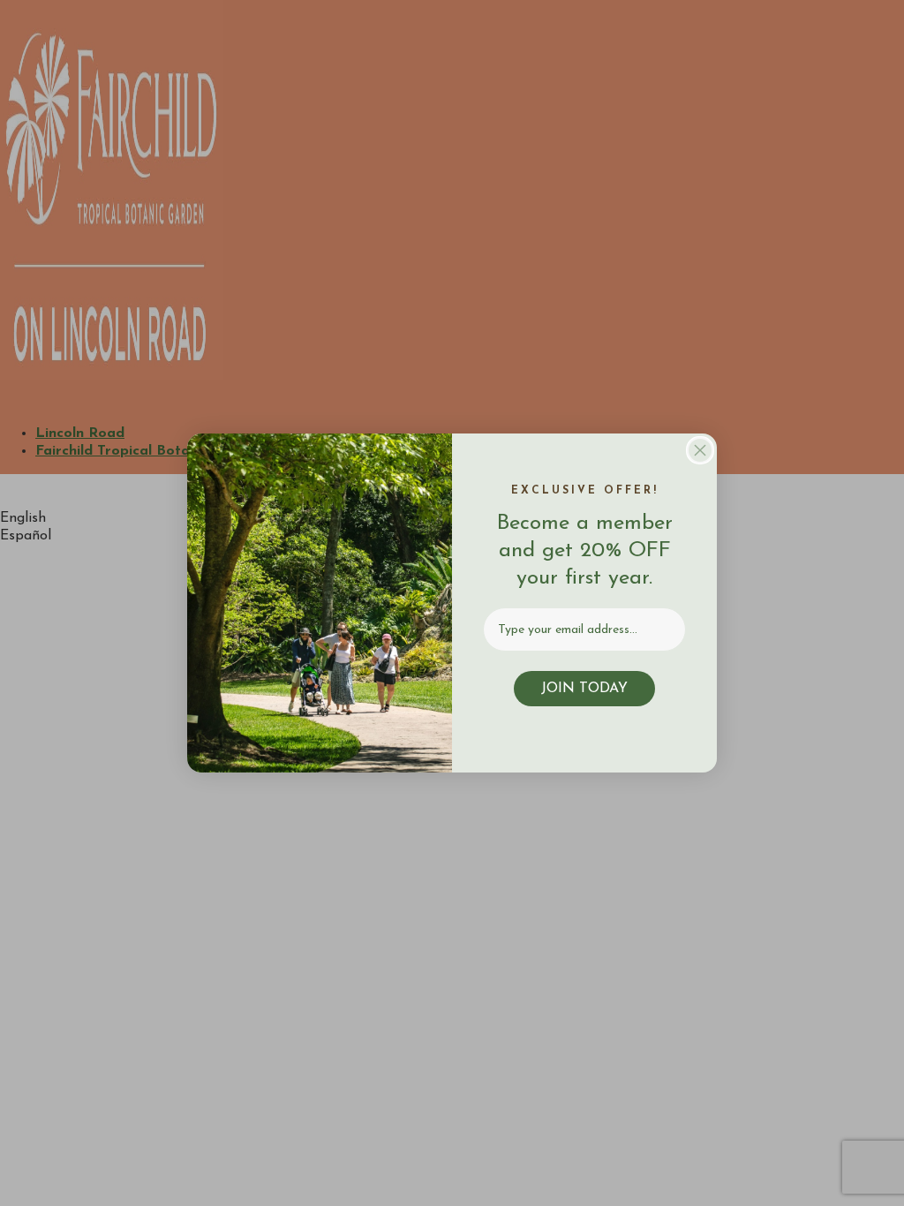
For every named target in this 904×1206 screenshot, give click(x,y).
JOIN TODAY (584, 689)
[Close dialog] (700, 450)
